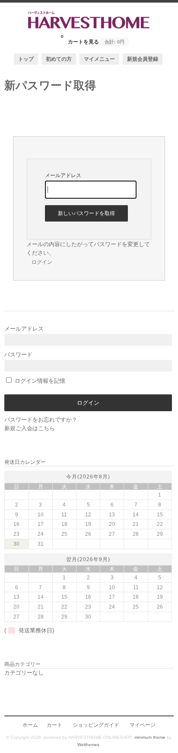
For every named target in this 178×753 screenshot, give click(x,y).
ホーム (30, 725)
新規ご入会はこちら (29, 428)
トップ (26, 59)
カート (54, 725)
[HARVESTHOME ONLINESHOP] (88, 26)
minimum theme (149, 737)
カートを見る (92, 39)
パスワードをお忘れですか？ (40, 419)
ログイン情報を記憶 (39, 381)
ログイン (42, 262)
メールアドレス (24, 328)
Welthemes (88, 744)
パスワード (18, 354)
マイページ (143, 725)
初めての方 (59, 59)
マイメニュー (99, 59)
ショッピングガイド (96, 725)
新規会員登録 (142, 59)
